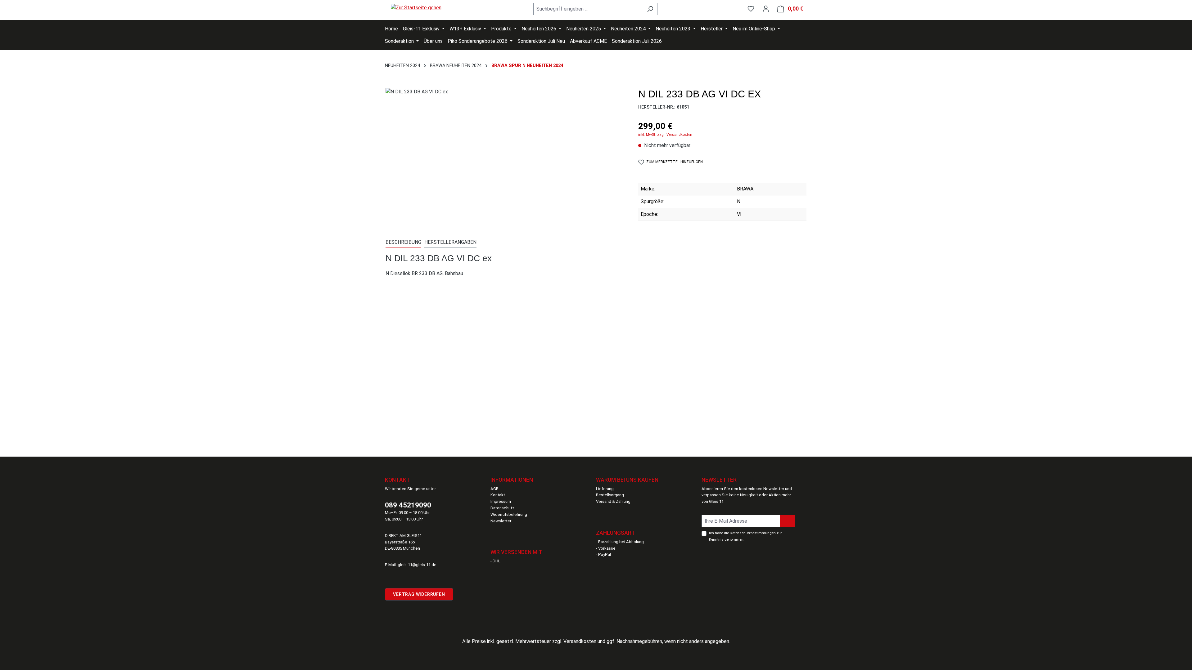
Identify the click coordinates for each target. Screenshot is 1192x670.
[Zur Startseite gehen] (416, 7)
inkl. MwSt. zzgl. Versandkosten (665, 134)
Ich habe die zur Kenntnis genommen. (745, 536)
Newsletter (500, 521)
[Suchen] (650, 9)
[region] (505, 154)
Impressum (500, 501)
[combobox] (588, 9)
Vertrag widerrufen (419, 594)
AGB (494, 488)
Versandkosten (579, 641)
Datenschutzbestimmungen (753, 533)
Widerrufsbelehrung (508, 514)
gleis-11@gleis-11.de (417, 564)
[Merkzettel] (750, 8)
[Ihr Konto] (765, 8)
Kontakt (497, 495)
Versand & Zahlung (613, 501)
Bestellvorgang (610, 495)
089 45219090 (408, 505)
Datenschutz (502, 508)
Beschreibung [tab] (403, 242)
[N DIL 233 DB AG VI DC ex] (506, 154)
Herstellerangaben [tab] (450, 242)
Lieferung (605, 488)
